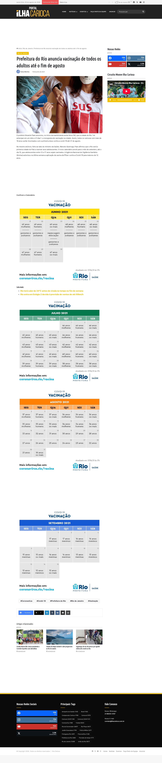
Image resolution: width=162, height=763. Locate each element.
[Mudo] (139, 100)
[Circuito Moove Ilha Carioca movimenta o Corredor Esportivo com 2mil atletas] (30, 637)
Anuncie (112, 11)
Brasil (84, 711)
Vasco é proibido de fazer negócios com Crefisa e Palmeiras (80, 2)
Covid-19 (42, 601)
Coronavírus (27, 601)
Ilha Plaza (86, 726)
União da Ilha (84, 741)
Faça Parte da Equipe (98, 11)
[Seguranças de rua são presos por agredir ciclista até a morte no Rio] (89, 637)
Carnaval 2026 (84, 719)
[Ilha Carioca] (33, 11)
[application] (126, 91)
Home (64, 11)
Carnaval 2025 (68, 719)
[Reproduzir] (110, 100)
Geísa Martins (24, 72)
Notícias (72, 11)
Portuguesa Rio (68, 734)
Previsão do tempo (86, 738)
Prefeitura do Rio (58, 601)
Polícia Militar (86, 730)
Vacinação (93, 601)
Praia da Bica (83, 734)
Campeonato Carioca (70, 715)
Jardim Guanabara (69, 730)
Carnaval (86, 715)
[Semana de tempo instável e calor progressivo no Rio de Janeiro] (59, 637)
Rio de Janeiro (28, 48)
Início (20, 48)
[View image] (59, 104)
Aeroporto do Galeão (70, 711)
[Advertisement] (81, 28)
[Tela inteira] (143, 100)
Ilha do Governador (70, 726)
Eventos (83, 11)
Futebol (80, 723)
